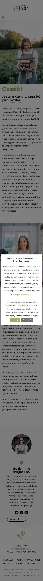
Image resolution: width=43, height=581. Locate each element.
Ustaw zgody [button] (27, 320)
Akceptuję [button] (15, 320)
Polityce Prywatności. (22, 294)
